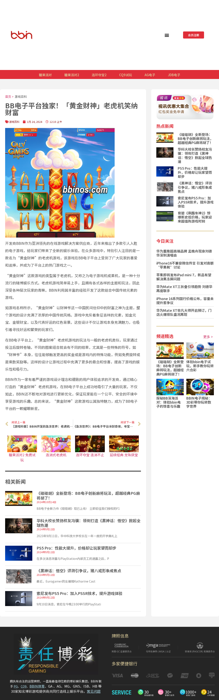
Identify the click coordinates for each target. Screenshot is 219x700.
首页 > (9, 96)
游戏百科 (21, 96)
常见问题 (94, 691)
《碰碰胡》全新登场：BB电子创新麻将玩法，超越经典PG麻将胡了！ (88, 495)
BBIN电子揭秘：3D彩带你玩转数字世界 (199, 402)
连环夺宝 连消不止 (90, 454)
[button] (166, 35)
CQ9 (24, 686)
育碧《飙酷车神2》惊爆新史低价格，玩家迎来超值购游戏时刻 (195, 217)
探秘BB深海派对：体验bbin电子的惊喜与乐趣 (168, 402)
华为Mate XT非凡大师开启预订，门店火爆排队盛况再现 (184, 312)
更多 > (208, 336)
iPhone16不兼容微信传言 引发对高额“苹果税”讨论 (185, 265)
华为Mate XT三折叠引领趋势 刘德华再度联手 (184, 288)
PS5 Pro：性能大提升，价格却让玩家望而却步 (76, 548)
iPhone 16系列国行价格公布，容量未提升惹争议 (185, 300)
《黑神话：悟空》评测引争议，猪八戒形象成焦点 (79, 570)
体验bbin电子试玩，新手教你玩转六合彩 (200, 365)
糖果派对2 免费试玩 (22, 457)
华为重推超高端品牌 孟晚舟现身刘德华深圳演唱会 (184, 253)
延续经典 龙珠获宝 (124, 454)
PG (16, 686)
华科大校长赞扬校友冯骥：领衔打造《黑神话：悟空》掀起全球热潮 (89, 523)
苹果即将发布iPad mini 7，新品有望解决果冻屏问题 (183, 276)
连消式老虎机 (56, 454)
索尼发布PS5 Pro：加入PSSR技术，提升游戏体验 (79, 593)
